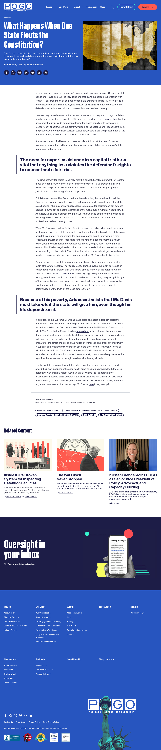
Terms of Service (58, 728)
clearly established (107, 119)
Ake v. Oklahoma (64, 273)
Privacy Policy (45, 728)
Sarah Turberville (44, 399)
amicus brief (82, 331)
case (91, 384)
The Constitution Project (111, 415)
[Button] (112, 7)
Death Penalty (89, 415)
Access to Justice (109, 410)
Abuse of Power (89, 410)
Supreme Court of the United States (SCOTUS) (58, 415)
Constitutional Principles (48, 410)
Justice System (71, 410)
